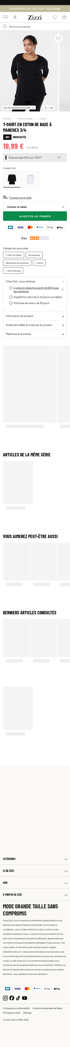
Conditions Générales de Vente (47, 1008)
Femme (7, 118)
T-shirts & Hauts (25, 118)
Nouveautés (34, 255)
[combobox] (35, 27)
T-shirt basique (13, 270)
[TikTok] (18, 997)
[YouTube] (24, 997)
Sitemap (27, 1012)
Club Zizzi (8, 870)
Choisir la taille (17, 206)
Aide (5, 882)
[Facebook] (11, 997)
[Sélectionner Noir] (12, 179)
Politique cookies (11, 1012)
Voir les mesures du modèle (17, 107)
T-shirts (42, 118)
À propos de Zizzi (12, 894)
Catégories (9, 858)
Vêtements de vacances (17, 262)
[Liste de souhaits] (58, 38)
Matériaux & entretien (18, 334)
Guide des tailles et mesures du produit (29, 325)
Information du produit (19, 316)
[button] (59, 157)
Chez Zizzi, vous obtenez (20, 281)
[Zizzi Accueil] (35, 17)
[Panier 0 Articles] (64, 17)
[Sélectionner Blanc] (30, 179)
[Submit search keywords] (5, 27)
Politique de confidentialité (16, 1008)
